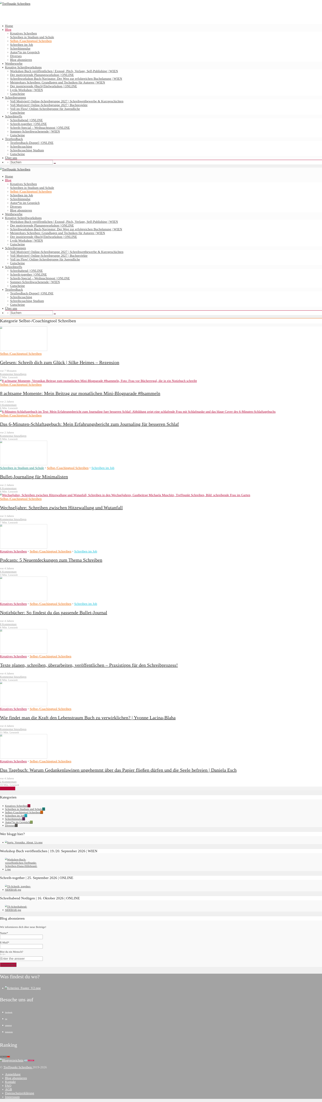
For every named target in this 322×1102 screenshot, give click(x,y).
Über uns (11, 158)
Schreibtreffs (13, 116)
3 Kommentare (8, 404)
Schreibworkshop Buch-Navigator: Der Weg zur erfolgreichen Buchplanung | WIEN (66, 78)
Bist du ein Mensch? (11, 952)
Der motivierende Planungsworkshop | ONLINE (42, 75)
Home (9, 26)
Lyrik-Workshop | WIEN (26, 90)
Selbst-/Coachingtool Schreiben (31, 41)
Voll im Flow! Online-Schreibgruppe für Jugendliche (45, 109)
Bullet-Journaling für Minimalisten (34, 476)
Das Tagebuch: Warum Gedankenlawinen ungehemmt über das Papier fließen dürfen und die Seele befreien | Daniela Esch (118, 770)
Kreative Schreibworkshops (23, 67)
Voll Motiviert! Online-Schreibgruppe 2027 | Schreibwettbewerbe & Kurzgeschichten (66, 101)
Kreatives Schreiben (23, 33)
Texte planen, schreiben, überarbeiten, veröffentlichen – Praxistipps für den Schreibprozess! (89, 665)
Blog (8, 29)
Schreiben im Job (21, 45)
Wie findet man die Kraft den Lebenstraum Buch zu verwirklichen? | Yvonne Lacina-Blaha (88, 717)
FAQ (8, 1085)
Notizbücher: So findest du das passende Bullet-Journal (53, 612)
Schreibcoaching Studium (27, 150)
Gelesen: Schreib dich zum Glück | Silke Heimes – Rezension (59, 362)
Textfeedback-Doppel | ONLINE (31, 143)
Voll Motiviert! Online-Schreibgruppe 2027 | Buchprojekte (49, 105)
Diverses (16, 56)
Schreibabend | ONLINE (26, 120)
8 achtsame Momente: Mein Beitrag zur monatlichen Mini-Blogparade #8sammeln (80, 393)
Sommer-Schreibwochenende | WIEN (35, 131)
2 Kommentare (8, 781)
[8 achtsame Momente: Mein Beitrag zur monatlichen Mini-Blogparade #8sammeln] (98, 381)
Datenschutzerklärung (19, 1093)
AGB (8, 1089)
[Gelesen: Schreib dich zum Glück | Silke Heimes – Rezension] (23, 350)
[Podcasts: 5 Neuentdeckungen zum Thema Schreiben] (23, 547)
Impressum (12, 1097)
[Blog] (11, 1060)
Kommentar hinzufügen (13, 374)
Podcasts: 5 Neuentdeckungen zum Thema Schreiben (51, 560)
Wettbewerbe (14, 63)
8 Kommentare (8, 624)
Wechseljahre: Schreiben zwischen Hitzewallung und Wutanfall (61, 507)
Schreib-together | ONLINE (28, 124)
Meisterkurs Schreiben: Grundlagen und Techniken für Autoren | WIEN (57, 82)
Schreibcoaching (21, 146)
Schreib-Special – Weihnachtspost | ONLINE (40, 127)
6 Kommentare (8, 488)
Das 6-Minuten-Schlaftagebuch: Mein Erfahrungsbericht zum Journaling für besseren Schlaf (89, 424)
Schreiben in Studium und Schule (32, 37)
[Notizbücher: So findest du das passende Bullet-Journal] (23, 600)
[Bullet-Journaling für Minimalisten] (23, 464)
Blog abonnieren (21, 60)
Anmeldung (13, 1074)
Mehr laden (7, 788)
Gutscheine (17, 94)
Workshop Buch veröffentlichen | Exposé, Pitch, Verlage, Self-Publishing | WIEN (64, 71)
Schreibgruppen (15, 97)
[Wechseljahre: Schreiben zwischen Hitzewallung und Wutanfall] (125, 495)
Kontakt (10, 1082)
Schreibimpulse (20, 48)
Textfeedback (14, 139)
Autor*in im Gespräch (25, 52)
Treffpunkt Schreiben (18, 1067)
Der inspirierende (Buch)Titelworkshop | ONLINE (43, 86)
